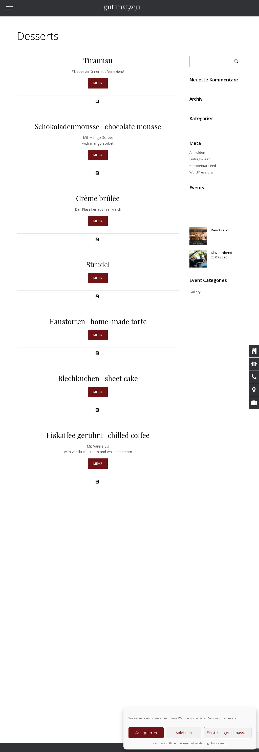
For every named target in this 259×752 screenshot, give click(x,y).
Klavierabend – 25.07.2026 (223, 254)
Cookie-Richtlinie (164, 743)
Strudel (98, 264)
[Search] (234, 60)
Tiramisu (98, 60)
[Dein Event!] (198, 236)
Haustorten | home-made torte (98, 321)
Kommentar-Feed (202, 165)
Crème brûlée (98, 198)
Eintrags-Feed (199, 159)
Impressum (219, 743)
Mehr (97, 83)
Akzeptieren (146, 732)
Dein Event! (220, 230)
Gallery (195, 292)
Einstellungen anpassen (228, 732)
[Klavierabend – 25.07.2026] (198, 259)
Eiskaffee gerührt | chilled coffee (98, 435)
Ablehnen (184, 732)
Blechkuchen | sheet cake (98, 378)
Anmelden (197, 152)
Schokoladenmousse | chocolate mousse (98, 126)
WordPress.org (200, 172)
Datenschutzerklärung (194, 743)
